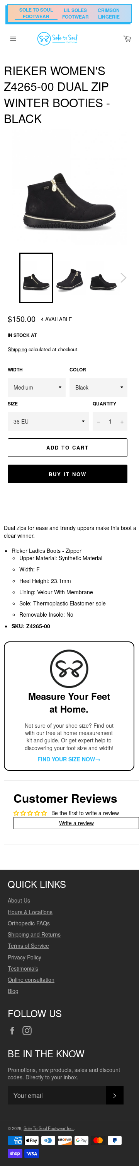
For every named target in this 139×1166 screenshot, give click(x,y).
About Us (19, 900)
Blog (13, 991)
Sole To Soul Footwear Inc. (49, 1128)
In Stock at (22, 335)
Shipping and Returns (34, 934)
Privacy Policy (24, 957)
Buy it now (67, 474)
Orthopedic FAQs (29, 923)
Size (13, 404)
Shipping (17, 349)
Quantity (104, 404)
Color (78, 370)
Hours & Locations (30, 912)
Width (15, 370)
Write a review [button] (76, 823)
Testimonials (23, 968)
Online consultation (31, 979)
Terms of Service (28, 945)
